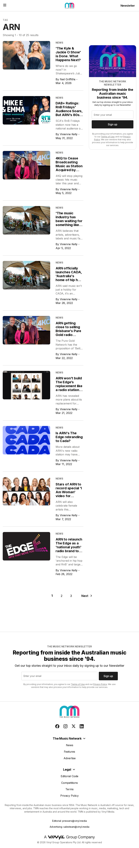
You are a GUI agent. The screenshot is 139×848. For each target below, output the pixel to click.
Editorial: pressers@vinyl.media (69, 820)
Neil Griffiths (68, 79)
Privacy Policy (100, 684)
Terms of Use (108, 136)
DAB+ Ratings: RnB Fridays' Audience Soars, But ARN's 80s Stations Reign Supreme (69, 113)
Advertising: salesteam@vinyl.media (69, 826)
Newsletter (128, 5)
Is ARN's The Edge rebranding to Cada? (69, 437)
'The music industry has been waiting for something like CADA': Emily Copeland (69, 223)
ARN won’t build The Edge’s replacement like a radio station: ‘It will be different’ (69, 388)
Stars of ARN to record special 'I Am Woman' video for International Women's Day (69, 494)
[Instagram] (65, 726)
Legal (67, 769)
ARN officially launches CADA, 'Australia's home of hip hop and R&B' (69, 276)
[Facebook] (57, 726)
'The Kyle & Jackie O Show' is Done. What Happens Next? (68, 54)
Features (69, 751)
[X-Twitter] (74, 726)
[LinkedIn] (82, 726)
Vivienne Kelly (69, 134)
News (69, 745)
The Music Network (67, 738)
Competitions (69, 782)
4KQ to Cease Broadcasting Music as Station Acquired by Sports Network (69, 166)
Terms (69, 789)
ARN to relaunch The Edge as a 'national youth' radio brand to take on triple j (69, 547)
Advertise (70, 758)
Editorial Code (69, 776)
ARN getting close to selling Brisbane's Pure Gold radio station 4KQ (68, 331)
